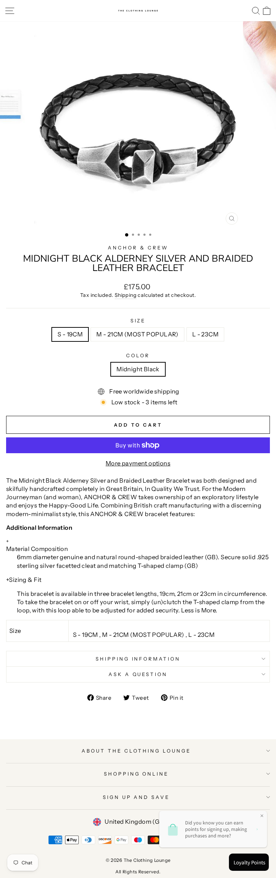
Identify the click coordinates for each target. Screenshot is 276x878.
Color (138, 355)
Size (138, 320)
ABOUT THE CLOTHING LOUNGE (136, 751)
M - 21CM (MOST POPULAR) (137, 334)
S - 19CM (70, 334)
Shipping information (138, 659)
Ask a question (138, 674)
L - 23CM (205, 334)
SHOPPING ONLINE (136, 774)
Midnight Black (138, 369)
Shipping (126, 295)
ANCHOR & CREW (138, 247)
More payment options (138, 463)
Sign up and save (136, 797)
